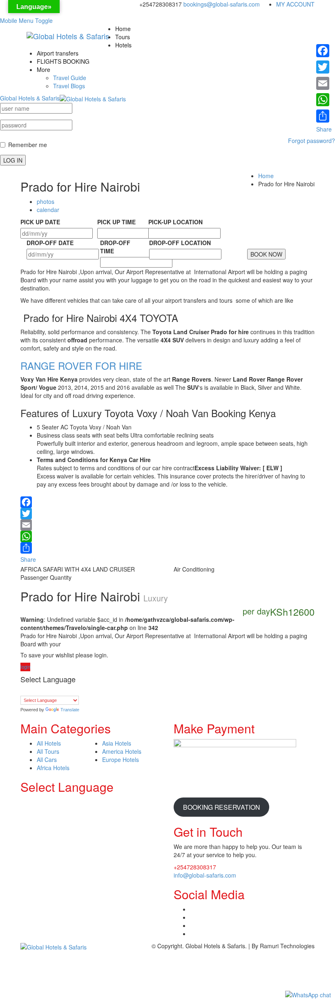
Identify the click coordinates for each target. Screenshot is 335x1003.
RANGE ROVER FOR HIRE (81, 365)
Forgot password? (311, 140)
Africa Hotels (53, 768)
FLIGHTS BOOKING (63, 61)
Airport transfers (57, 53)
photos (45, 201)
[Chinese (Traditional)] (32, 691)
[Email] (167, 525)
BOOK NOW (266, 254)
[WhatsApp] (167, 536)
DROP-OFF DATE (50, 243)
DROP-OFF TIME (115, 247)
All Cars (47, 759)
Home (123, 29)
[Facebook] (167, 500)
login (25, 666)
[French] (48, 691)
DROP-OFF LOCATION (180, 243)
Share (28, 559)
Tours (122, 37)
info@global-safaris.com (205, 875)
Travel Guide (69, 78)
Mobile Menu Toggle (26, 20)
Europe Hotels (120, 759)
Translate (69, 709)
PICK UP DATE (40, 222)
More (43, 69)
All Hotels (49, 743)
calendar (48, 210)
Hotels (123, 45)
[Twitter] (167, 513)
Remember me (27, 145)
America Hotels (121, 751)
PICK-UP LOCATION (175, 222)
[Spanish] (73, 691)
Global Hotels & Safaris (30, 98)
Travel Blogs (69, 86)
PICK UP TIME (116, 222)
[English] (40, 691)
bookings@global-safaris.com (221, 4)
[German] (56, 691)
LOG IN (12, 160)
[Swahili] (81, 691)
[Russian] (65, 691)
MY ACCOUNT (295, 4)
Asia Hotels (116, 743)
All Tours (48, 751)
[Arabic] (24, 691)
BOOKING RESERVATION (221, 806)
